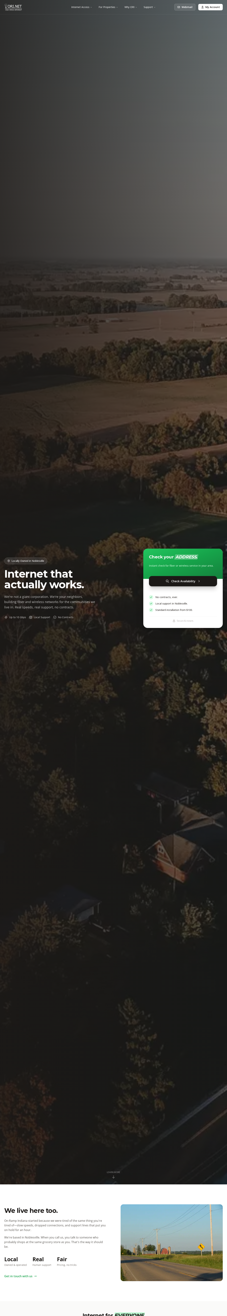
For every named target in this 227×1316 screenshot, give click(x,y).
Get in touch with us (18, 1276)
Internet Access (80, 7)
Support (148, 7)
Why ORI (129, 7)
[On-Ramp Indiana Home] (13, 7)
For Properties (107, 7)
